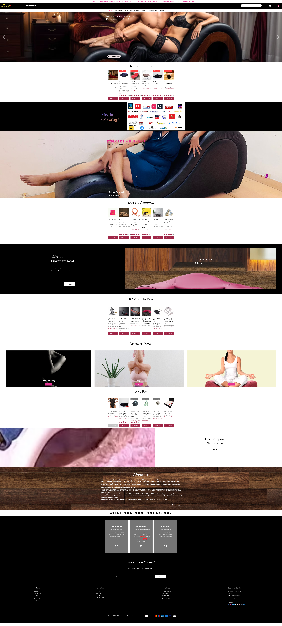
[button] (141, 316)
